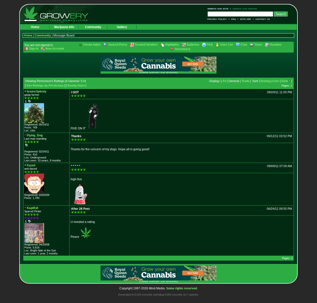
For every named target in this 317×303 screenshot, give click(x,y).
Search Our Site (219, 8)
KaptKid (32, 208)
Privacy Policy (218, 19)
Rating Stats (76, 85)
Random (276, 44)
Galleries (193, 44)
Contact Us (261, 19)
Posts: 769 (30, 127)
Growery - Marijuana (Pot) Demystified (59, 13)
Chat (243, 44)
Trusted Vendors (146, 44)
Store (258, 44)
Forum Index (92, 44)
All (224, 81)
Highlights (172, 44)
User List (226, 44)
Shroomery (182, 49)
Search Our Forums (244, 8)
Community (93, 27)
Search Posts (117, 44)
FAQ (233, 19)
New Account (54, 48)
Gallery (122, 27)
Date (284, 81)
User (275, 81)
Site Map (245, 19)
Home (35, 27)
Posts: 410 (30, 154)
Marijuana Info (64, 27)
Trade (245, 81)
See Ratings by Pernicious (45, 85)
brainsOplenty (37, 91)
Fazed (31, 165)
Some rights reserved (181, 288)
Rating (265, 81)
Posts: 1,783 (31, 197)
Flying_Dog (35, 135)
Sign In (33, 48)
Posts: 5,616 (31, 247)
